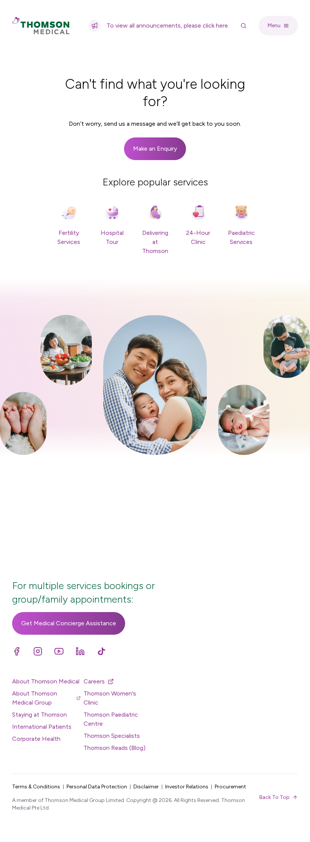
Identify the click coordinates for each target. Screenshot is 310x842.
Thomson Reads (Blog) (115, 747)
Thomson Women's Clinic (110, 698)
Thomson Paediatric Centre (111, 719)
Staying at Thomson (39, 714)
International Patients (41, 726)
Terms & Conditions (36, 786)
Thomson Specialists (112, 735)
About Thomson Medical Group (34, 698)
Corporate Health (36, 738)
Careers (94, 681)
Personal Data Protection (97, 786)
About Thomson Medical (45, 681)
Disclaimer (146, 786)
